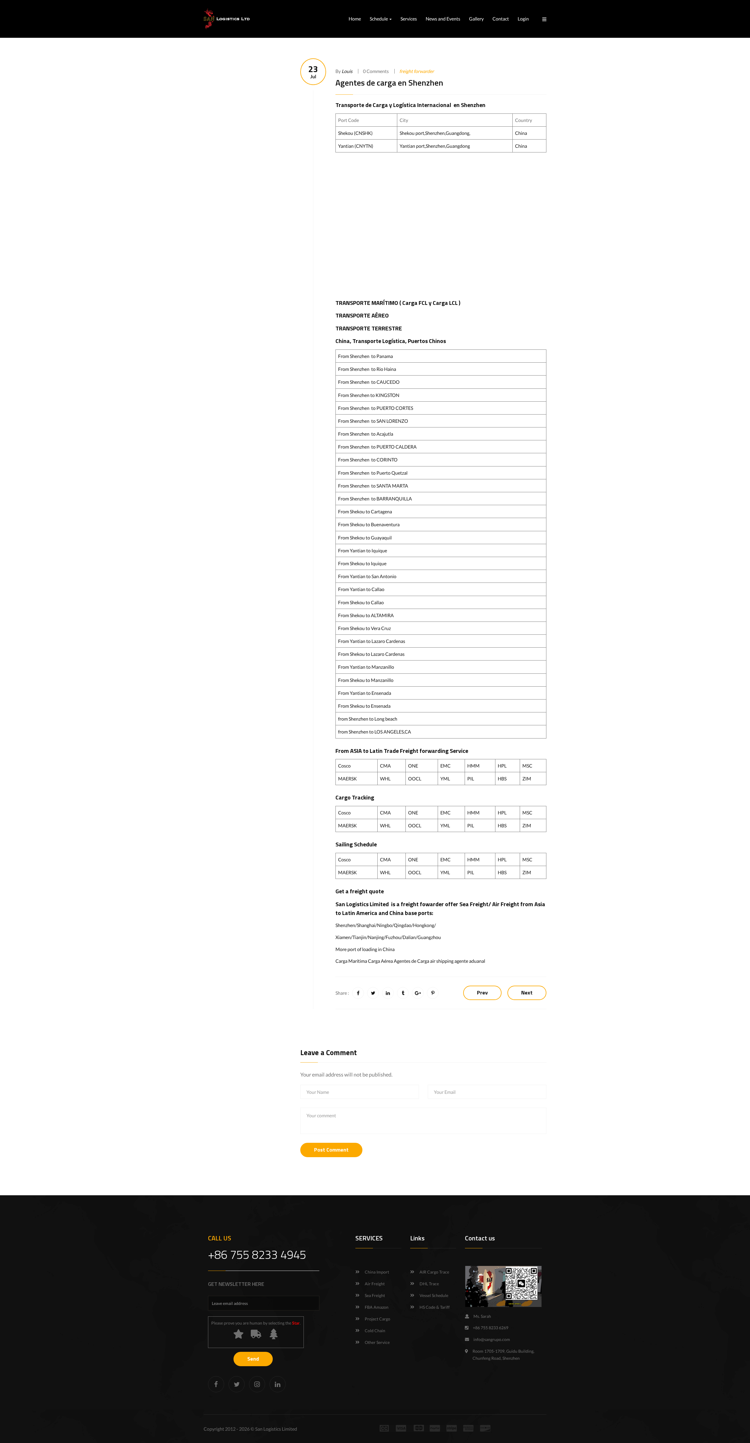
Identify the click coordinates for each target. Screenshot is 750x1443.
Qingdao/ (403, 925)
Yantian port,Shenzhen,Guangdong (435, 146)
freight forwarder (416, 71)
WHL (385, 778)
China (521, 133)
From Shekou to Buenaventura (369, 524)
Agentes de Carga (411, 961)
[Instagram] (257, 1384)
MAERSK (347, 778)
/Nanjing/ (376, 937)
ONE (413, 765)
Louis (347, 71)
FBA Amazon (376, 1307)
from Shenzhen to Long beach (367, 719)
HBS (502, 778)
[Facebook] (216, 1384)
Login (523, 18)
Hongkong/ (424, 925)
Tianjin (359, 937)
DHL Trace (429, 1283)
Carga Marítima (351, 961)
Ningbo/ (385, 925)
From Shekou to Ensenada (364, 706)
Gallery (476, 18)
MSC (527, 765)
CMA (385, 765)
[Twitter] (237, 1384)
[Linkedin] (278, 1384)
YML (445, 778)
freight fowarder (422, 904)
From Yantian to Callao (361, 589)
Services (408, 18)
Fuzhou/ (394, 937)
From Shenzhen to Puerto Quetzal (373, 473)
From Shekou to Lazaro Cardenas (371, 654)
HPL (502, 765)
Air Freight (505, 904)
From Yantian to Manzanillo (366, 667)
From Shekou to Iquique (362, 563)
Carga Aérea (380, 961)
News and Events (443, 18)
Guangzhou (429, 937)
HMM (473, 765)
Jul (313, 71)
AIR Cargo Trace (434, 1271)
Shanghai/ (367, 925)
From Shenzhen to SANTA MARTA (373, 485)
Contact (500, 18)
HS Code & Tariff (435, 1307)
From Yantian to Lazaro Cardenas (371, 641)
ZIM (526, 778)
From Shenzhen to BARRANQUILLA (375, 498)
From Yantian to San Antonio (367, 576)
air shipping (442, 961)
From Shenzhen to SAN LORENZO (373, 421)
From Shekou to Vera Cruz (364, 628)
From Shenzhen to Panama (365, 356)
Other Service (377, 1342)
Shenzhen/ (346, 925)
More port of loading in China (365, 949)
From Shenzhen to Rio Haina (367, 369)
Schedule (379, 18)
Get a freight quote (359, 891)
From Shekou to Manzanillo (365, 680)
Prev (482, 992)
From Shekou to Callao (361, 602)
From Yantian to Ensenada (364, 693)
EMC (445, 765)
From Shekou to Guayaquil (365, 537)
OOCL (414, 778)
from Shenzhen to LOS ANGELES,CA (374, 731)
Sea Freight (473, 904)
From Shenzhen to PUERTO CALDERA (377, 446)
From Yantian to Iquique (362, 550)
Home (355, 18)
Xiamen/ (343, 937)
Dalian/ (410, 937)
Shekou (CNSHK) (355, 133)
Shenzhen (473, 104)
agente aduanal (469, 961)
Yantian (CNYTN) (355, 146)
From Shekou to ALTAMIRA (366, 615)
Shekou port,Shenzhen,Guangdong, (435, 133)
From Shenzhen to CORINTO (368, 459)
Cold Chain (375, 1330)
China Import (377, 1271)
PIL (470, 778)
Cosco (344, 765)
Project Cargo (377, 1318)
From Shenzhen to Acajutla (365, 434)
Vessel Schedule (434, 1295)
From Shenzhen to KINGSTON (368, 395)
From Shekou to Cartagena (365, 511)
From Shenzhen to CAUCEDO (369, 382)
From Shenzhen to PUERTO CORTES (375, 408)
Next (527, 992)
